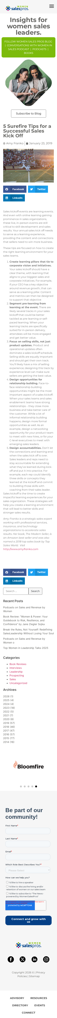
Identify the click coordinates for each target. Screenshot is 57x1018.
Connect (28, 1012)
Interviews (16, 667)
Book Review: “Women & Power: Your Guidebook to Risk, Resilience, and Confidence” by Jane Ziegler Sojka (25, 620)
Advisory (17, 998)
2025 (6, 700)
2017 (6, 730)
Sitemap (34, 976)
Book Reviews (18, 664)
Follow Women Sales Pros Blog (28, 41)
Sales (13, 679)
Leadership (16, 671)
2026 (6, 696)
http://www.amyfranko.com (20, 549)
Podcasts (39, 49)
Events (39, 1005)
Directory (20, 1005)
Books (28, 52)
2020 (6, 719)
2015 (6, 738)
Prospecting (17, 675)
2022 (6, 711)
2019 (6, 723)
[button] (51, 6)
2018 (6, 726)
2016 (6, 734)
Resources (38, 998)
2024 (6, 704)
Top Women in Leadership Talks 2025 (25, 647)
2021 (6, 715)
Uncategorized (18, 683)
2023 (6, 707)
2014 (6, 742)
